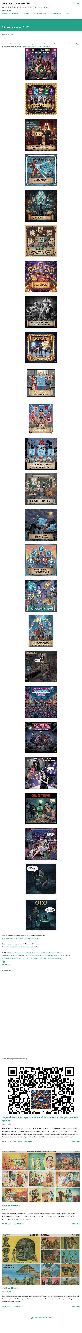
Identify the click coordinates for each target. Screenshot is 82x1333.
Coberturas (15, 953)
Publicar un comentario (22, 1141)
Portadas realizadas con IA (13, 958)
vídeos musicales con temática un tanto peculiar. (36, 46)
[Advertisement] (41, 1038)
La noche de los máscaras (35, 955)
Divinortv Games (56, 13)
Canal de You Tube (40, 13)
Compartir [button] (6, 965)
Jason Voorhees (55, 953)
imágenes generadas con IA (38, 44)
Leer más (76, 1141)
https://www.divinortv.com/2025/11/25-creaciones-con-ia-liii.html (21, 938)
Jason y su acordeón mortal (13, 955)
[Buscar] (73, 3)
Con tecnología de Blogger (42, 1317)
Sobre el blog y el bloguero (10, 13)
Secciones (26, 13)
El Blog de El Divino (16, 3)
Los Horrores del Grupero (56, 955)
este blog (75, 44)
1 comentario (18, 1224)
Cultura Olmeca (10, 1288)
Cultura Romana (11, 1205)
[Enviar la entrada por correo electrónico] (3, 962)
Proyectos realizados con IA (36, 958)
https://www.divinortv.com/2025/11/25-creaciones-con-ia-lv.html (20, 947)
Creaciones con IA (28, 953)
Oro (69, 955)
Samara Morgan (54, 958)
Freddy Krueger (42, 953)
